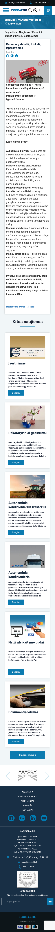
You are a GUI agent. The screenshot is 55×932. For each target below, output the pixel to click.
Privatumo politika (27, 797)
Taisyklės (27, 805)
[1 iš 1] (27, 71)
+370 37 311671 (41, 2)
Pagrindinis (11, 32)
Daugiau (16, 393)
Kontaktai (27, 810)
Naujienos (24, 32)
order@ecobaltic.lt (16, 2)
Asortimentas (27, 801)
